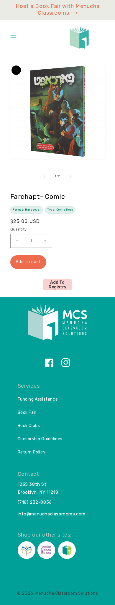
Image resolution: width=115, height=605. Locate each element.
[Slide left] (44, 176)
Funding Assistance (38, 399)
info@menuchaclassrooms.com (52, 514)
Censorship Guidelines (40, 438)
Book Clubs (29, 425)
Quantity (18, 229)
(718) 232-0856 (35, 502)
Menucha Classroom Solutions (66, 593)
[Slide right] (70, 176)
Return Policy (32, 452)
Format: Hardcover (27, 209)
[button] (13, 37)
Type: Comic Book (60, 209)
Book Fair (27, 412)
